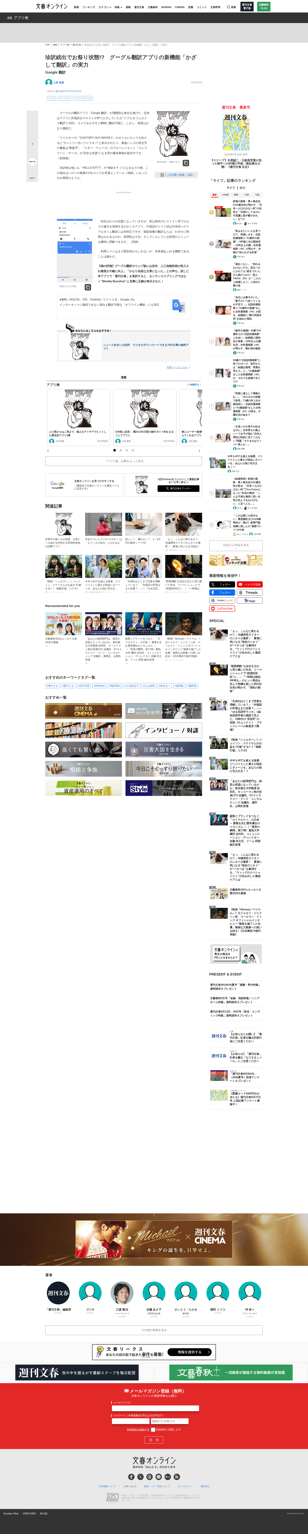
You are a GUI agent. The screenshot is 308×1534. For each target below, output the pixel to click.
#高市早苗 (83, 685)
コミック (202, 7)
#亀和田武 (115, 685)
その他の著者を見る (154, 1330)
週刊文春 (139, 7)
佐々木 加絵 (252, 223)
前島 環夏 (241, 449)
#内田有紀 (99, 685)
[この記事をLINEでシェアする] (32, 151)
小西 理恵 (257, 534)
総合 (242, 187)
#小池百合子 (132, 685)
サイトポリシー (185, 1486)
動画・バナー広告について (157, 1486)
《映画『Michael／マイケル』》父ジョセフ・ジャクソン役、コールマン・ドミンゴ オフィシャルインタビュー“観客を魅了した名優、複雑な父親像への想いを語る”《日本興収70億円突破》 (183, 649)
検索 (233, 7)
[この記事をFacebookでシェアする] (32, 128)
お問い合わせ (130, 1486)
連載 (128, 7)
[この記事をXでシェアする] (32, 117)
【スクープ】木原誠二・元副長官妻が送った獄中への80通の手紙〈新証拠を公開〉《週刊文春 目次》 (236, 163)
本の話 (43, 1513)
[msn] (168, 1477)
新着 (76, 7)
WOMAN (166, 7)
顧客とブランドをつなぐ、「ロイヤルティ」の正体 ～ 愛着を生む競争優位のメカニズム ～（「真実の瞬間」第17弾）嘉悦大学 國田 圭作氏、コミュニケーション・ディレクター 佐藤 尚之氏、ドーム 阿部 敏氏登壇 (143, 650)
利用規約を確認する (138, 1429)
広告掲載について (107, 1486)
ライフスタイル (83, 98)
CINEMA (180, 7)
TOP (47, 45)
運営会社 (205, 1486)
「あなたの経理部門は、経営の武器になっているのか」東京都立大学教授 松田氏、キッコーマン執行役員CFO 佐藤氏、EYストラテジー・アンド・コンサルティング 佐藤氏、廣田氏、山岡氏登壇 (103, 650)
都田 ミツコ (242, 290)
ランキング (89, 7)
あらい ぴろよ (242, 534)
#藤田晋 (192, 685)
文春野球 (215, 7)
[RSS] (177, 1477)
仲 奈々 (240, 223)
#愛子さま (68, 685)
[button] (114, 450)
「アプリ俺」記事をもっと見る (124, 461)
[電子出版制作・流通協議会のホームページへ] (112, 1498)
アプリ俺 (21, 18)
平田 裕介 (241, 257)
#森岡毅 (179, 685)
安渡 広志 (235, 471)
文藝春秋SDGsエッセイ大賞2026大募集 (61, 642)
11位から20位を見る (236, 545)
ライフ (51, 98)
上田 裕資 (58, 82)
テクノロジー (65, 98)
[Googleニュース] (158, 1477)
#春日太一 (164, 685)
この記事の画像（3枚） (180, 174)
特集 (117, 7)
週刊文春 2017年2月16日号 (68, 91)
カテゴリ (104, 7)
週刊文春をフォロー (180, 488)
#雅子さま (52, 685)
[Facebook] (131, 1477)
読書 (190, 7)
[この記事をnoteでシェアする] (32, 162)
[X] (140, 1477)
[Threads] (149, 1477)
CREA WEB (29, 1513)
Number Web (11, 1513)
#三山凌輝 (149, 685)
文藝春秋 (153, 7)
